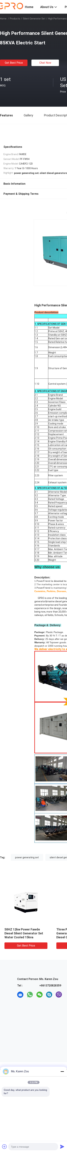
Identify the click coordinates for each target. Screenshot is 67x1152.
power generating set (27, 857)
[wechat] (39, 995)
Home (3, 18)
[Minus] (62, 1071)
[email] (20, 995)
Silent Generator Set (34, 18)
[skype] (49, 995)
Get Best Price (14, 62)
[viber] (59, 995)
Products (15, 18)
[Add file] (4, 1146)
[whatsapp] (30, 995)
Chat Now (45, 62)
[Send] (62, 1146)
